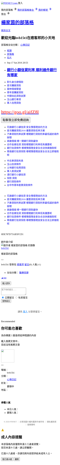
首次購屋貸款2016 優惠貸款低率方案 (26, 130)
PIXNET (13, 422)
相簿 (9, 50)
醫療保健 (24, 272)
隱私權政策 (51, 422)
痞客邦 (20, 264)
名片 (9, 57)
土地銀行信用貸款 (16, 167)
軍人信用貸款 (14, 103)
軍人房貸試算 (14, 171)
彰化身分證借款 (15, 82)
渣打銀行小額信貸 (16, 174)
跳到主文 (5, 30)
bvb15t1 (5, 248)
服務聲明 (31, 425)
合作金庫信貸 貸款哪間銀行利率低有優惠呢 (29, 144)
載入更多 (6, 283)
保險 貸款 (12, 178)
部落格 (10, 54)
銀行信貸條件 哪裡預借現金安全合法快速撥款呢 (32, 148)
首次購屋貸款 (14, 85)
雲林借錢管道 (14, 89)
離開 (17, 459)
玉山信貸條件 (14, 164)
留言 (26, 264)
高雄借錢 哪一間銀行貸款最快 (22, 141)
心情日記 (25, 45)
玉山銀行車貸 (14, 99)
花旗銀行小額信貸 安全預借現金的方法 (27, 127)
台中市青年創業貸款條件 (20, 185)
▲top (3, 278)
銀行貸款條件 (14, 181)
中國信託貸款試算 (16, 96)
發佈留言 (6, 301)
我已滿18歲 (7, 459)
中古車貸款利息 (15, 160)
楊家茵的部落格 (17, 22)
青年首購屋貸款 (15, 92)
